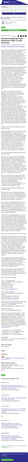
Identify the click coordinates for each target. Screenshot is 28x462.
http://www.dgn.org (5, 327)
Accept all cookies (7, 459)
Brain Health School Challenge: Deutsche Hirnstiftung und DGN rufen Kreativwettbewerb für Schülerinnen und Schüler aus (13, 387)
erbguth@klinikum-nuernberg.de (12, 299)
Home (1, 17)
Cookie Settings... (5, 457)
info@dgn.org (11, 340)
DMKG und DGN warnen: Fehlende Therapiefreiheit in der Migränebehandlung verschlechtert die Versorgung (11, 425)
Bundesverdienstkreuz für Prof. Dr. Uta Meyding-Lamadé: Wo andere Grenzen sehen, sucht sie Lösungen (13, 410)
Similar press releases (14, 30)
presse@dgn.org (8, 306)
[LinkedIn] (25, 36)
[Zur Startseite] (14, 3)
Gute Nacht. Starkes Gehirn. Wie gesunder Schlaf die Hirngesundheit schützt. (13, 398)
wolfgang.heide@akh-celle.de (11, 289)
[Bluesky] (23, 36)
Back (3, 27)
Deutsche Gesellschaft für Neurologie (12, 46)
